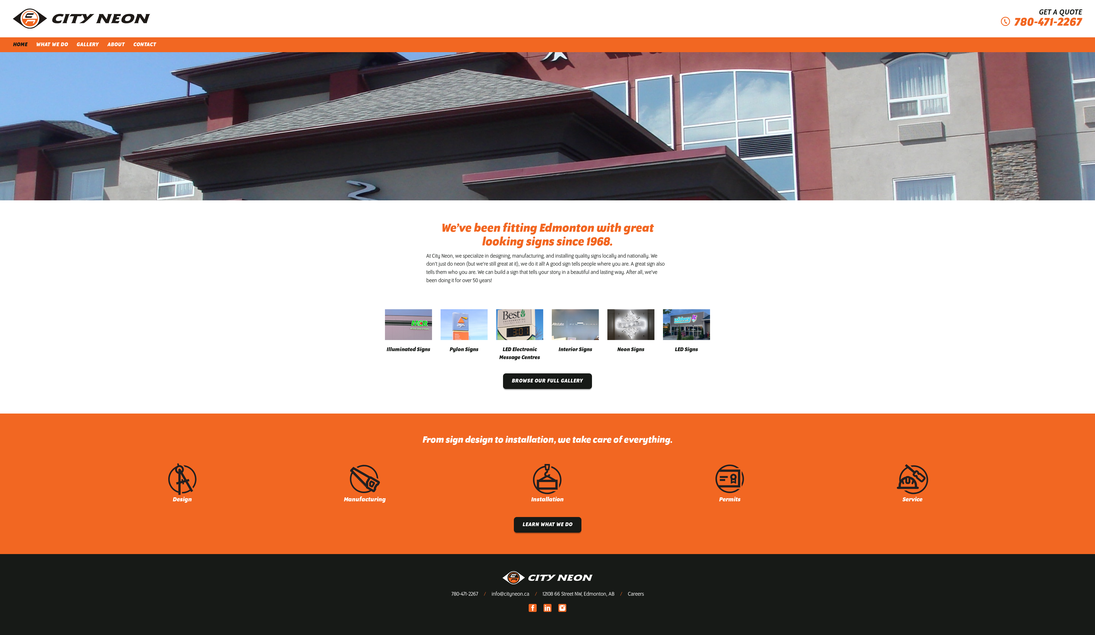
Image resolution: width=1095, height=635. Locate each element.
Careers (636, 594)
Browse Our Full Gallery (547, 381)
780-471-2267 (464, 594)
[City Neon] (81, 19)
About (116, 45)
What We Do (52, 45)
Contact (144, 45)
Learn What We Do (548, 525)
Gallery (88, 45)
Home (20, 45)
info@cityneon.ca (510, 594)
